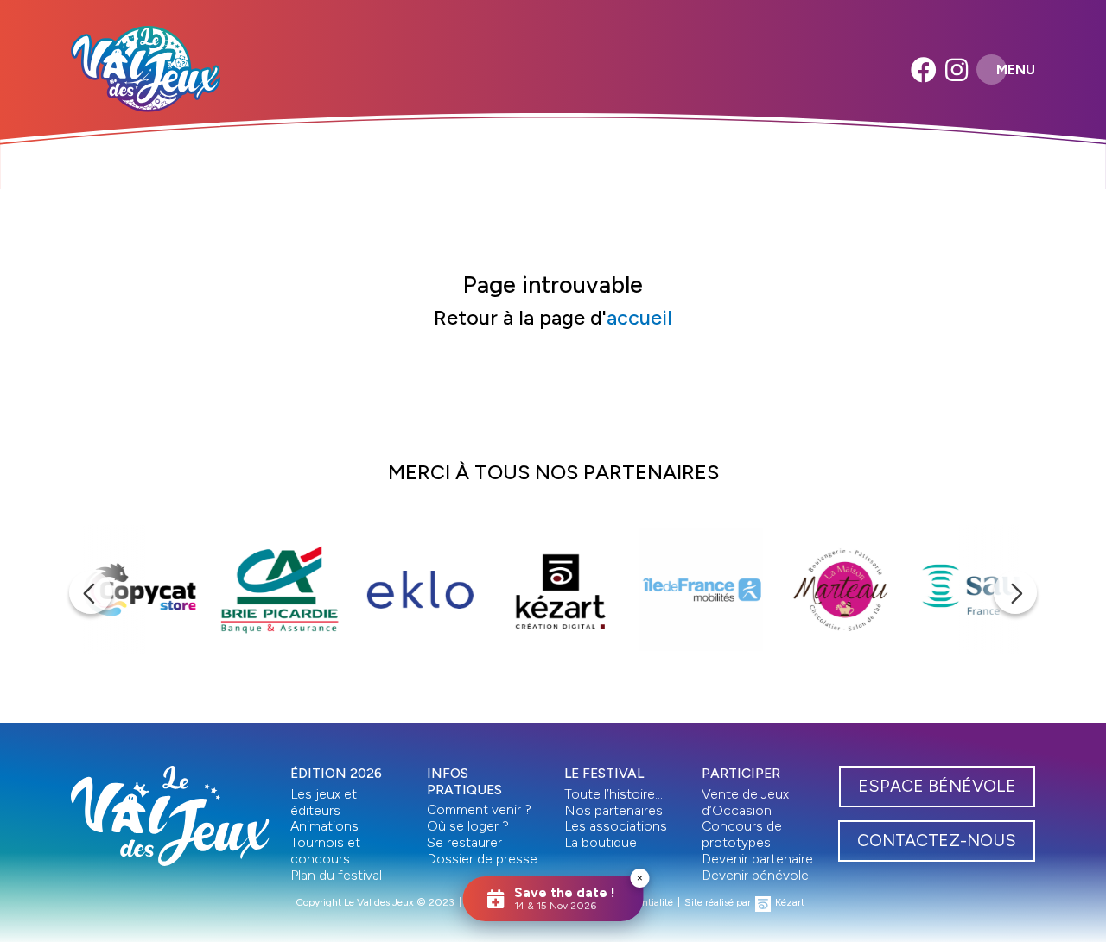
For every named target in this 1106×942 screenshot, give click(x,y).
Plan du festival (336, 875)
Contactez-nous (936, 840)
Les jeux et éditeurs (323, 802)
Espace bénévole (937, 786)
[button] (90, 592)
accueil (639, 318)
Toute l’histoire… (613, 794)
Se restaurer (464, 842)
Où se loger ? (468, 826)
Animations (324, 826)
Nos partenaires (613, 810)
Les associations (615, 826)
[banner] (145, 69)
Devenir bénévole (755, 875)
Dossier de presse (482, 858)
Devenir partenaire (757, 858)
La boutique (600, 842)
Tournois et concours (325, 850)
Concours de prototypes (742, 834)
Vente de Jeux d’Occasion (745, 802)
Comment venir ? (479, 809)
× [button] (640, 877)
